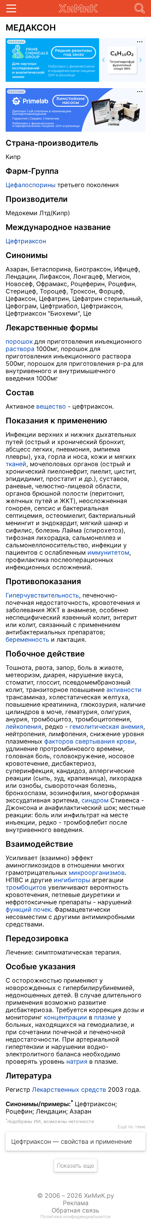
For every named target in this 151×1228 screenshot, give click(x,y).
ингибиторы (72, 880)
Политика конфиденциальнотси (75, 1216)
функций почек (28, 909)
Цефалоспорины (30, 185)
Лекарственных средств (69, 1089)
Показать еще (75, 1165)
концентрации (65, 1017)
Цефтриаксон (26, 241)
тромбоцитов (26, 887)
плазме (105, 1017)
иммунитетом (108, 552)
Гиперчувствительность (42, 595)
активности (124, 689)
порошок (19, 341)
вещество (51, 406)
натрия (76, 1061)
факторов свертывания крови (89, 741)
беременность (27, 639)
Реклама (75, 1203)
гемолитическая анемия (106, 726)
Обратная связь (75, 1210)
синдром (95, 800)
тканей (16, 464)
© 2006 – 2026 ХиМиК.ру (75, 1195)
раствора (20, 348)
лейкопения (23, 726)
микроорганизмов (97, 872)
